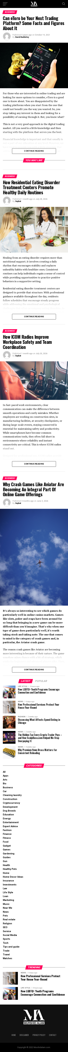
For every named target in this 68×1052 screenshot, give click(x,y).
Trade (6, 950)
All (4, 772)
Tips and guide (11, 946)
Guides (7, 857)
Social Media (10, 935)
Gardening (8, 853)
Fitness (7, 838)
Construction (10, 799)
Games (6, 849)
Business (8, 787)
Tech (5, 943)
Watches (7, 958)
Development (10, 807)
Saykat (18, 201)
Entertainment (11, 822)
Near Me (7, 908)
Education (8, 814)
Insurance (8, 880)
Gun (5, 861)
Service (7, 931)
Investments (9, 884)
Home (6, 873)
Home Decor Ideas (13, 877)
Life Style (8, 892)
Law (5, 888)
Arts (5, 779)
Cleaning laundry (12, 795)
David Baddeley (22, 37)
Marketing (8, 900)
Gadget (7, 845)
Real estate (9, 919)
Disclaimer (24, 1035)
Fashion (7, 830)
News (6, 912)
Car (5, 791)
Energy (7, 818)
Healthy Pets (10, 869)
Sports (6, 939)
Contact (52, 1035)
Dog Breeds (9, 810)
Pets (5, 915)
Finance (7, 834)
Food (5, 842)
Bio (4, 783)
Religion (7, 923)
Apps (5, 775)
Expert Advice (10, 826)
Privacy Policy (39, 1035)
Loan (5, 896)
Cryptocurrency (11, 803)
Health (6, 865)
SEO (5, 927)
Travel (6, 954)
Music (6, 904)
